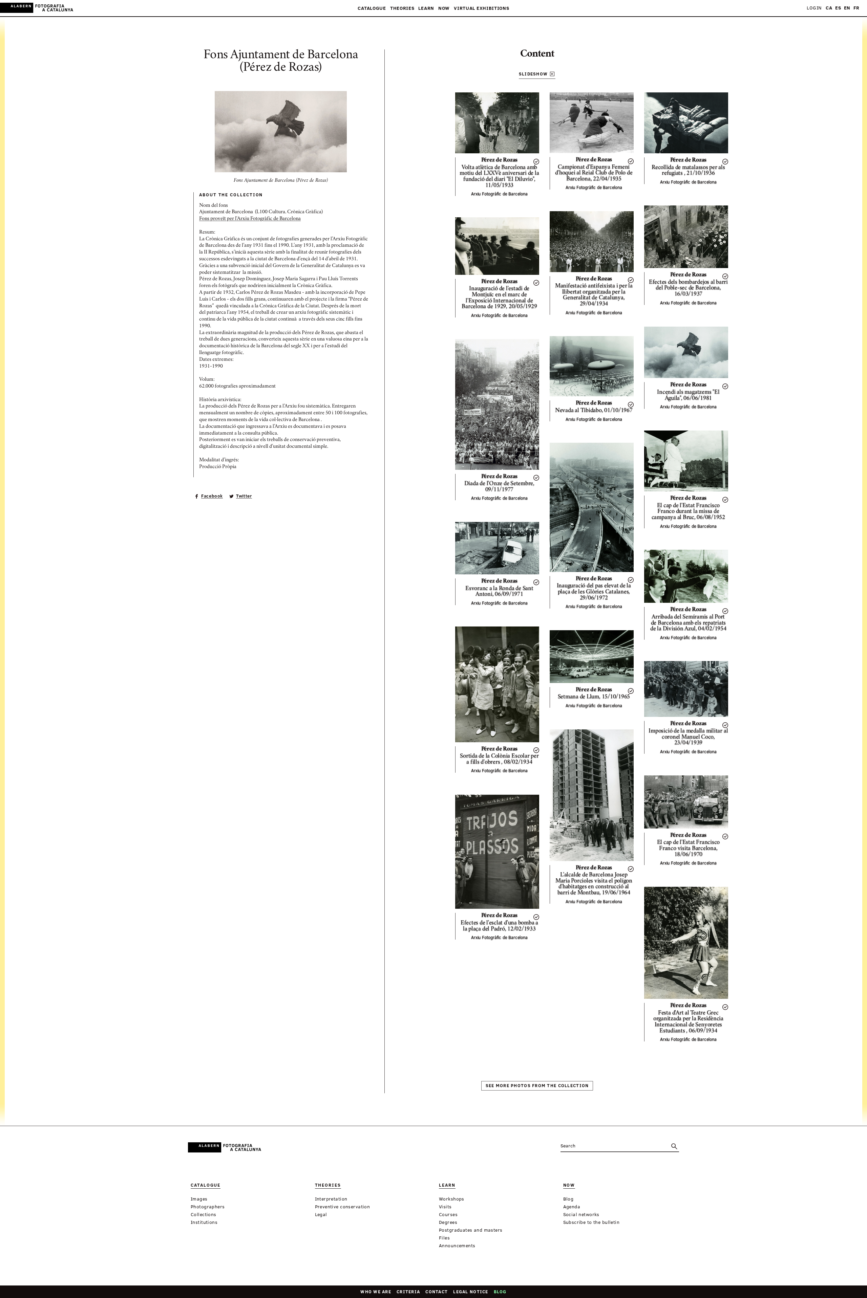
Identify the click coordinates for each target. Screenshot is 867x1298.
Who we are (375, 1292)
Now (444, 8)
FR (856, 7)
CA (829, 7)
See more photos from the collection (537, 1085)
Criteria (408, 1292)
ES (838, 7)
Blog (500, 1292)
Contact (436, 1292)
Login (814, 7)
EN (847, 7)
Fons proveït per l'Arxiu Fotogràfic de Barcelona (250, 219)
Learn (426, 8)
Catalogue (372, 8)
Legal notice (470, 1292)
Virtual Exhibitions (481, 8)
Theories (402, 8)
